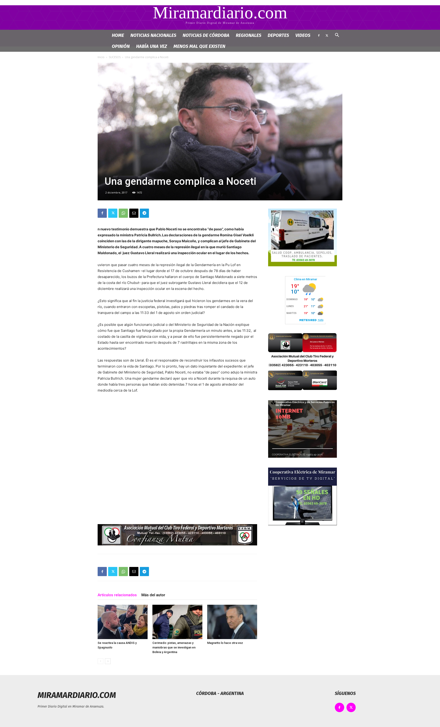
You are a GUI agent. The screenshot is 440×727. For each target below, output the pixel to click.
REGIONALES (248, 35)
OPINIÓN (121, 46)
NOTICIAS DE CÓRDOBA (206, 35)
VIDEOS (302, 35)
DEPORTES (278, 35)
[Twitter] (326, 35)
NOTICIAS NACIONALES (153, 35)
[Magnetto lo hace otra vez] (232, 622)
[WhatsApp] (123, 213)
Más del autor (153, 595)
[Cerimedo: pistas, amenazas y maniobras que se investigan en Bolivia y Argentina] (177, 622)
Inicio (101, 57)
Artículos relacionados (117, 595)
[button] (336, 35)
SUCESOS (115, 57)
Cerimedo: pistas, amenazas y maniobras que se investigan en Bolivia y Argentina (173, 647)
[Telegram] (144, 213)
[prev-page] (100, 661)
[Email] (133, 213)
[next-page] (108, 661)
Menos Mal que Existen (199, 46)
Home (118, 35)
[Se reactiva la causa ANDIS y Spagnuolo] (123, 622)
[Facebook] (318, 35)
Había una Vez (151, 46)
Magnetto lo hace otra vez (225, 643)
